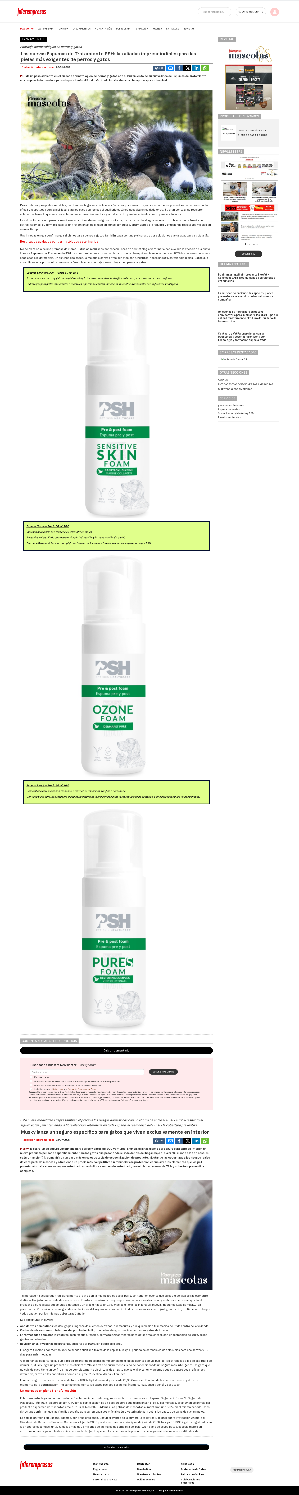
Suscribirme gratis (163, 1071)
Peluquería (123, 28)
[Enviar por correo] (170, 68)
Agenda (157, 28)
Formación (141, 28)
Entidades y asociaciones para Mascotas (245, 384)
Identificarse (101, 1464)
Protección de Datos (193, 1469)
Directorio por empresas (235, 389)
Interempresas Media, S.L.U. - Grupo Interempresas (154, 1490)
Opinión (64, 28)
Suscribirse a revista (105, 1479)
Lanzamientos (82, 28)
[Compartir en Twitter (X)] (187, 68)
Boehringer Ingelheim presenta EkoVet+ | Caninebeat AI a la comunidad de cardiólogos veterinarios (246, 278)
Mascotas (27, 28)
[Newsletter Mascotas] (248, 199)
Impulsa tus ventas (229, 409)
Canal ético (144, 1469)
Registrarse (100, 1469)
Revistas (189, 28)
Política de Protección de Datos (82, 1089)
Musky (24, 1149)
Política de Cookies (192, 1474)
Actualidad (45, 28)
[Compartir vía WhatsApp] (205, 68)
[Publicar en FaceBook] (179, 68)
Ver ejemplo (87, 1065)
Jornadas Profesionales (231, 405)
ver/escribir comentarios (116, 1447)
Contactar (143, 1464)
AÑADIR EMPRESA (242, 1469)
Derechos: (56, 1097)
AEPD (102, 1100)
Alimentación (103, 28)
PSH (22, 76)
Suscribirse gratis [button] (250, 11)
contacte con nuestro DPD (171, 1097)
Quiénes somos (146, 1479)
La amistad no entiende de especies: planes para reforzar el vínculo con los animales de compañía (245, 296)
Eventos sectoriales (229, 417)
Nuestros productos (149, 1474)
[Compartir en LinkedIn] (196, 68)
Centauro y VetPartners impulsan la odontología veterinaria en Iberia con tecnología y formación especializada (242, 337)
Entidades (172, 28)
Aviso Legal (58, 1089)
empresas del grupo (185, 1095)
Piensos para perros (253, 135)
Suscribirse (248, 253)
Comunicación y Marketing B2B (236, 413)
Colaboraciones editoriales (190, 1481)
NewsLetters (101, 1474)
